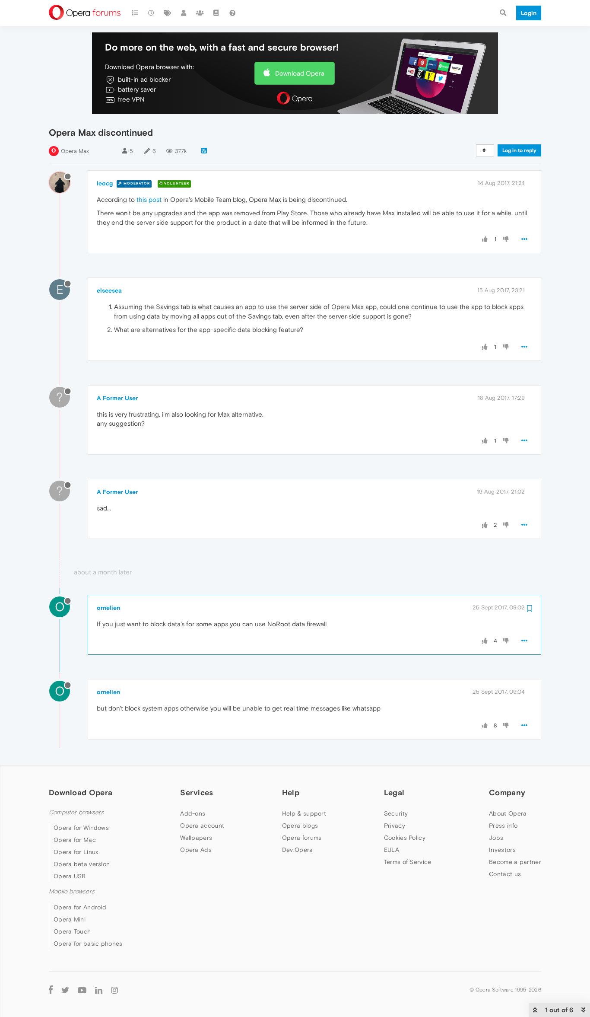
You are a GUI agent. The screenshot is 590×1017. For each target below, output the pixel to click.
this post (149, 199)
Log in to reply (519, 150)
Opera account (202, 825)
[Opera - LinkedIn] (99, 990)
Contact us (505, 873)
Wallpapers (196, 837)
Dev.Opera (297, 849)
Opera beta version (82, 864)
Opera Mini (70, 919)
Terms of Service (407, 861)
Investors (502, 849)
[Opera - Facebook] (50, 990)
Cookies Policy (404, 837)
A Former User (117, 398)
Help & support (304, 813)
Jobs (496, 837)
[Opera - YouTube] (82, 990)
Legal (394, 792)
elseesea (109, 290)
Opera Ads (196, 849)
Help (290, 792)
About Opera (508, 813)
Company (507, 792)
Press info (503, 825)
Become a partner (515, 861)
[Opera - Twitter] (65, 990)
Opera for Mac (75, 839)
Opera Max (75, 151)
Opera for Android (80, 907)
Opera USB (70, 876)
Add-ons (192, 813)
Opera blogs (300, 825)
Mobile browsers (72, 891)
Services (196, 792)
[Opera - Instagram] (114, 990)
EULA (391, 849)
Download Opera (299, 73)
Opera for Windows (81, 827)
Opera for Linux (76, 851)
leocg (105, 183)
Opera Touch (72, 931)
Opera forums (302, 837)
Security (396, 813)
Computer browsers (76, 812)
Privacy (394, 825)
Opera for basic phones (88, 943)
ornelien (108, 607)
